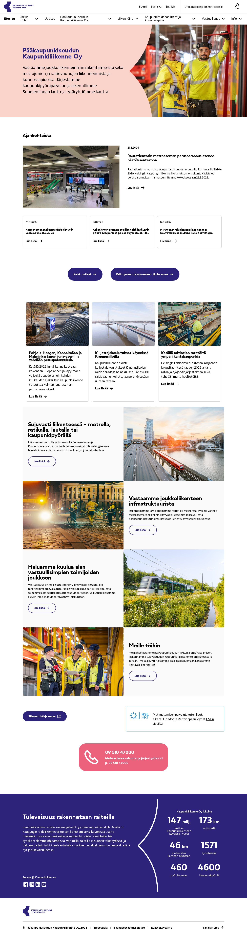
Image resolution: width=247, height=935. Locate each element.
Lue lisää (133, 187)
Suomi (143, 6)
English (170, 6)
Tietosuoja (100, 927)
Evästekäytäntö (161, 927)
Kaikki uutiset (82, 274)
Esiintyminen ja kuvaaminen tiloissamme (142, 274)
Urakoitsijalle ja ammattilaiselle (203, 6)
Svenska (156, 6)
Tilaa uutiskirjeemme (42, 716)
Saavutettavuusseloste (129, 927)
